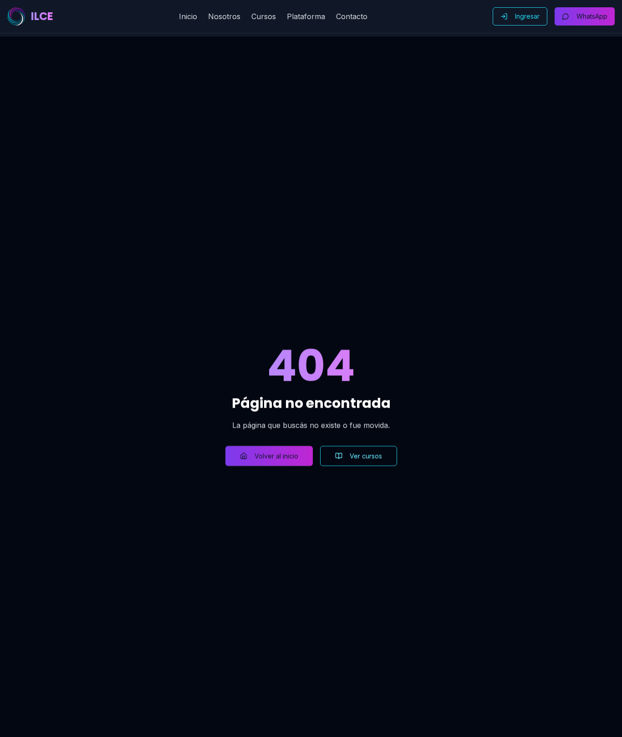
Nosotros (224, 16)
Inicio (188, 16)
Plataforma (306, 16)
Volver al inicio (276, 456)
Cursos (263, 16)
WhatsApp (591, 16)
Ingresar (527, 16)
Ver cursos (366, 456)
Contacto (351, 16)
